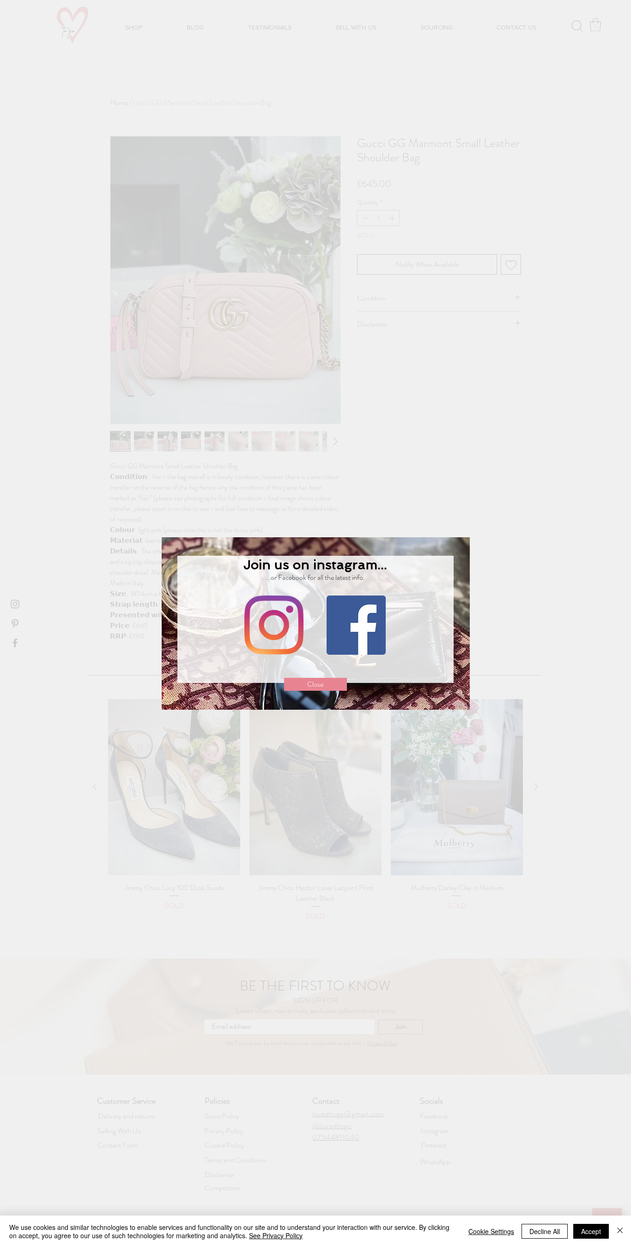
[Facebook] (356, 625)
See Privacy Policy (276, 1235)
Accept (591, 1231)
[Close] (619, 1231)
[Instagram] (273, 625)
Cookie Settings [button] (491, 1231)
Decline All (544, 1231)
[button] (315, 684)
